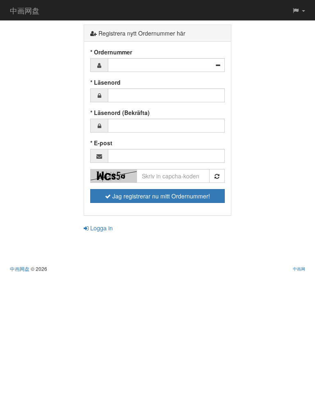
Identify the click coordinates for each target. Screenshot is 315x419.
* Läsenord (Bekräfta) (120, 112)
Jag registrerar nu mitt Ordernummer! (160, 196)
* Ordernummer (111, 52)
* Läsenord (105, 82)
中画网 (299, 269)
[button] (298, 10)
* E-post (101, 143)
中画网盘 (24, 10)
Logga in (101, 228)
